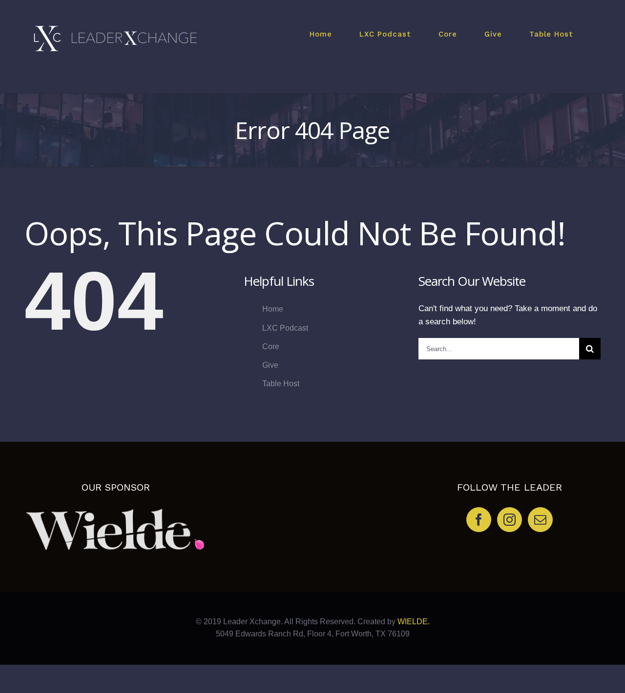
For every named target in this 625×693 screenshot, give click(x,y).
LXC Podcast (285, 328)
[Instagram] (509, 519)
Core (270, 346)
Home (272, 309)
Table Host (280, 383)
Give (270, 365)
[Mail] (540, 519)
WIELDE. (413, 621)
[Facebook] (478, 519)
